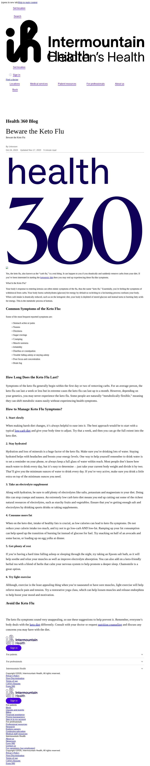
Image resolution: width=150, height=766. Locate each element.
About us (119, 84)
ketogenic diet (46, 277)
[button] (13, 648)
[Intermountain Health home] (75, 41)
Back (15, 89)
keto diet (35, 624)
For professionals (96, 84)
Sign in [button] (16, 75)
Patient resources (67, 84)
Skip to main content (27, 2)
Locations (15, 84)
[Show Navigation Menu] (28, 16)
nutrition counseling (110, 624)
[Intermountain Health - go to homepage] (21, 643)
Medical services (39, 84)
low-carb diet (23, 430)
